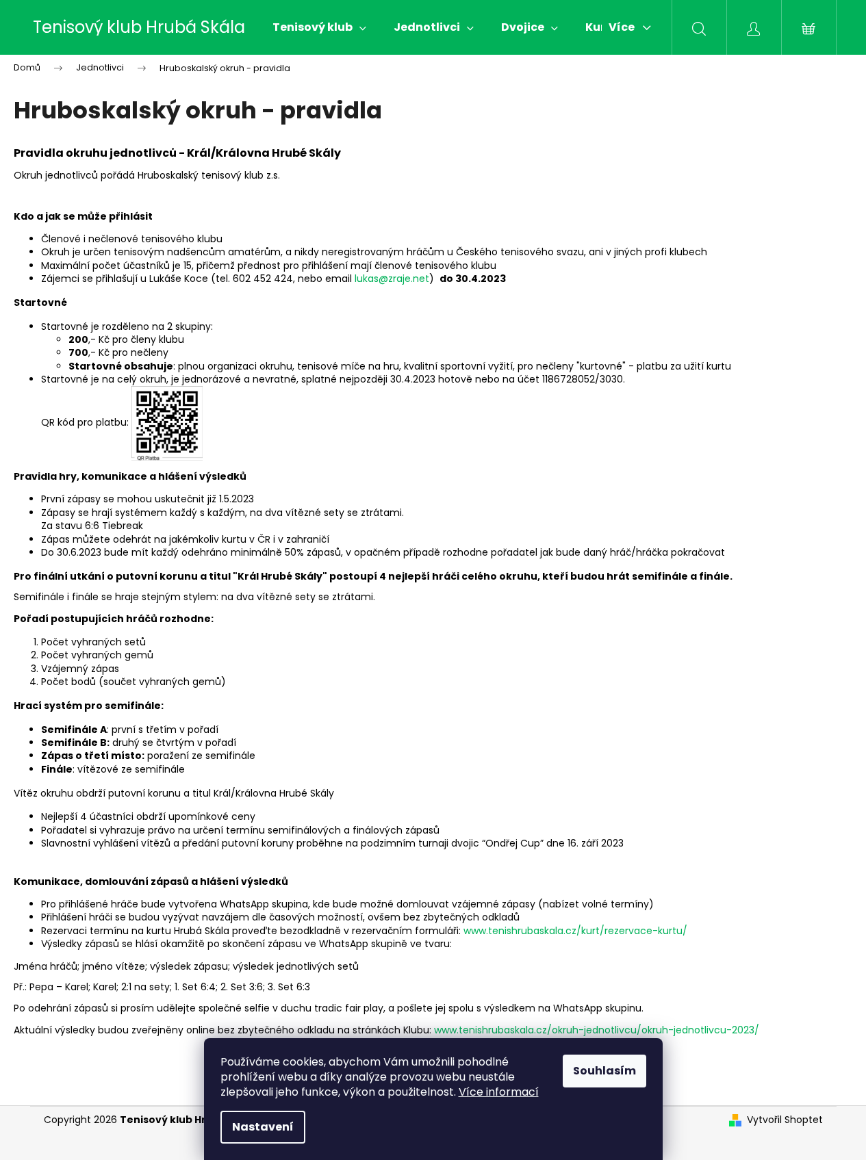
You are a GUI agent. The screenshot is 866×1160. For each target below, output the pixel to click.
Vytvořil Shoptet (785, 1119)
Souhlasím (604, 1071)
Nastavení (263, 1127)
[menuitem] (319, 27)
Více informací (499, 1092)
